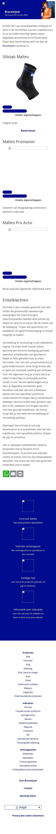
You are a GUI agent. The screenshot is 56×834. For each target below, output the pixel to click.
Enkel (28, 680)
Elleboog (28, 668)
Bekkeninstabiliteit (28, 723)
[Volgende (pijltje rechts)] (8, 832)
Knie (28, 676)
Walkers (28, 688)
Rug (28, 664)
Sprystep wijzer (28, 795)
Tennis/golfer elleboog (28, 742)
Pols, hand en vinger (28, 672)
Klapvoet (28, 726)
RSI (28, 734)
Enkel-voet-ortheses (28, 684)
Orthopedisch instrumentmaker (28, 769)
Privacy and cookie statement (28, 815)
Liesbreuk (28, 730)
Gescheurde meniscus (28, 738)
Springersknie (28, 715)
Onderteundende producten (28, 696)
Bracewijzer (9, 45)
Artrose (28, 707)
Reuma (28, 719)
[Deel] (8, 828)
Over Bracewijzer (28, 780)
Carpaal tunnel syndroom (28, 711)
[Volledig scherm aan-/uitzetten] (14, 828)
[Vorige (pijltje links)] (2, 832)
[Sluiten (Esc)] (2, 828)
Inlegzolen (28, 692)
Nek (28, 656)
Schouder (28, 660)
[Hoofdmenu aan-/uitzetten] (50, 7)
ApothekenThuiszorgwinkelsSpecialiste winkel (28, 761)
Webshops (28, 753)
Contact (28, 788)
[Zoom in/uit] (20, 828)
